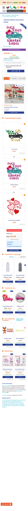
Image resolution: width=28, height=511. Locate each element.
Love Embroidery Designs (8, 405)
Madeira (11, 257)
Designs (8, 15)
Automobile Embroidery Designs (15, 404)
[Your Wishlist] (21, 7)
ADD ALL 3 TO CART (14, 250)
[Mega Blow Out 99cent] (14, 3)
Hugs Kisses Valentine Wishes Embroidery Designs (12, 402)
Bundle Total (9, 233)
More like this (22, 153)
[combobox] (15, 11)
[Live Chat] (14, 7)
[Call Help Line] (11, 7)
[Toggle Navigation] (3, 7)
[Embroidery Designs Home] (7, 7)
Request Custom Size (8, 59)
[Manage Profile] (18, 7)
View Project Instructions (14, 49)
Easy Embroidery (6, 385)
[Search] (24, 11)
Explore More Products (20, 319)
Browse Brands (15, 15)
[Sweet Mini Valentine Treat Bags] (14, 93)
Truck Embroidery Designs (9, 400)
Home (3, 15)
